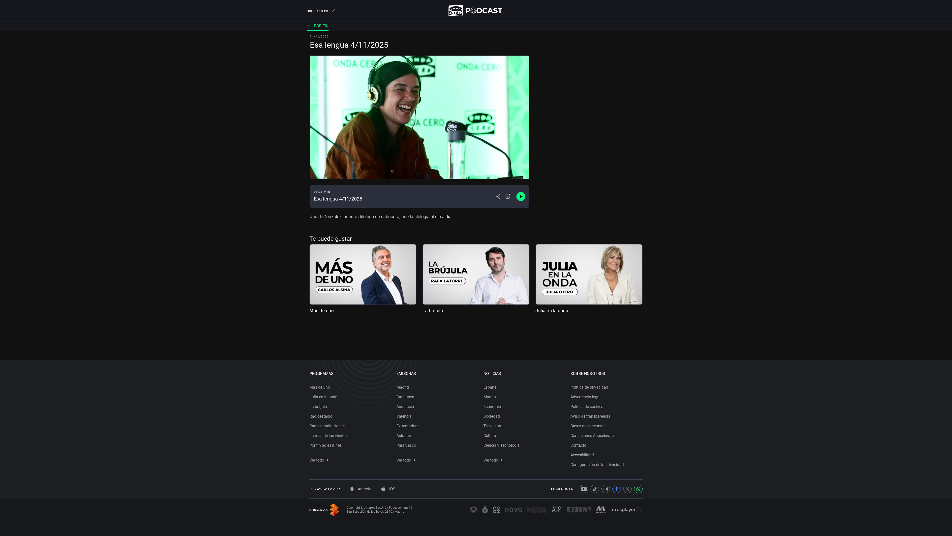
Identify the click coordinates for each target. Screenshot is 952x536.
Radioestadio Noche (327, 426)
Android (364, 489)
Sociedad (491, 416)
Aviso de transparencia (590, 416)
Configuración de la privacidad (597, 464)
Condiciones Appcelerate (592, 435)
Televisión (492, 426)
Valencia (404, 416)
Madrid (402, 387)
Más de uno (321, 310)
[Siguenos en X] (627, 489)
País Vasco (406, 445)
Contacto (578, 445)
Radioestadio (320, 416)
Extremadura (407, 426)
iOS (391, 489)
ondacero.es (317, 10)
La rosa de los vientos (328, 435)
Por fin (321, 26)
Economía (492, 406)
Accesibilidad (582, 455)
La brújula (432, 310)
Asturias (403, 435)
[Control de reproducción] (520, 196)
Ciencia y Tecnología (501, 445)
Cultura (489, 435)
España (490, 387)
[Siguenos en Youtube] (584, 489)
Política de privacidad (589, 387)
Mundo (489, 397)
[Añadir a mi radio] (508, 196)
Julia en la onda (552, 310)
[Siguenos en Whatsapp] (638, 489)
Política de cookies (586, 406)
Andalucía (405, 406)
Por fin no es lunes (325, 445)
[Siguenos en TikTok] (595, 489)
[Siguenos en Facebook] (616, 489)
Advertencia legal (585, 397)
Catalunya (405, 397)
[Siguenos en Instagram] (605, 489)
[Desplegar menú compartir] (498, 196)
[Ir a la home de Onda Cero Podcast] (476, 10)
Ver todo (316, 460)
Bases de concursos (587, 426)
